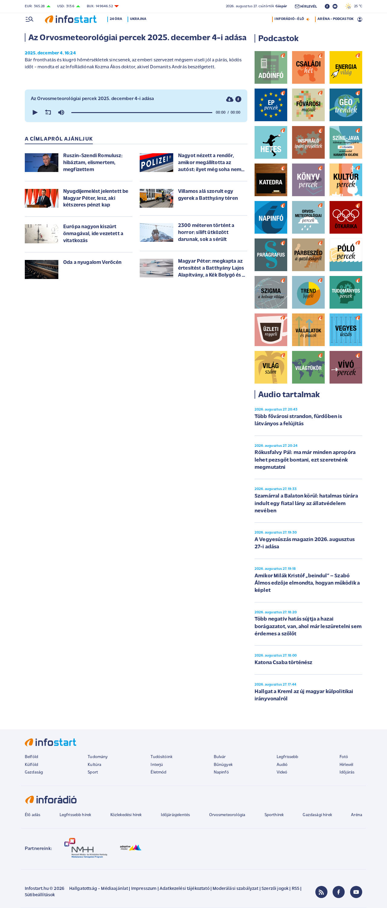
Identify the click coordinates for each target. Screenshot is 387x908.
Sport (93, 772)
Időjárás (347, 772)
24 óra (116, 19)
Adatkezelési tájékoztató (185, 889)
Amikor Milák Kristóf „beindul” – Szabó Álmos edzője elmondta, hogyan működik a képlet (307, 583)
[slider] (142, 112)
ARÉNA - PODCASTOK (335, 19)
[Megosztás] (238, 99)
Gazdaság (34, 772)
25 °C (356, 6)
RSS (295, 889)
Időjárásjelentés (175, 815)
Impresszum (144, 889)
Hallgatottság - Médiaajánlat (98, 889)
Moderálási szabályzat (235, 889)
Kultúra (94, 765)
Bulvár (220, 757)
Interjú (157, 765)
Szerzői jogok (275, 889)
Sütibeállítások (40, 895)
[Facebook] (339, 892)
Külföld (31, 765)
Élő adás (32, 815)
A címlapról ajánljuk (59, 139)
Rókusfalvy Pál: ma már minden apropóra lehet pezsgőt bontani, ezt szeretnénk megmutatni (305, 460)
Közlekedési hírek (126, 815)
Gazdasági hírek (317, 815)
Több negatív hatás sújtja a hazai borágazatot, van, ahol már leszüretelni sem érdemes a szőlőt (308, 627)
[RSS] (321, 892)
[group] (61, 112)
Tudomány (98, 757)
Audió (282, 765)
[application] (136, 112)
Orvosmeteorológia (227, 815)
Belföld (31, 757)
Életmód (158, 772)
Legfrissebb (287, 757)
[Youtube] (356, 892)
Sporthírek (274, 815)
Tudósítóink (161, 757)
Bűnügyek (223, 765)
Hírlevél (346, 765)
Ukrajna (138, 19)
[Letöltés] (229, 99)
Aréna (356, 815)
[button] (34, 112)
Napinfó (221, 772)
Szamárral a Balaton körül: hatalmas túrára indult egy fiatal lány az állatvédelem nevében (306, 504)
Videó (282, 772)
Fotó (344, 757)
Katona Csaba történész (284, 663)
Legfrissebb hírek (75, 815)
